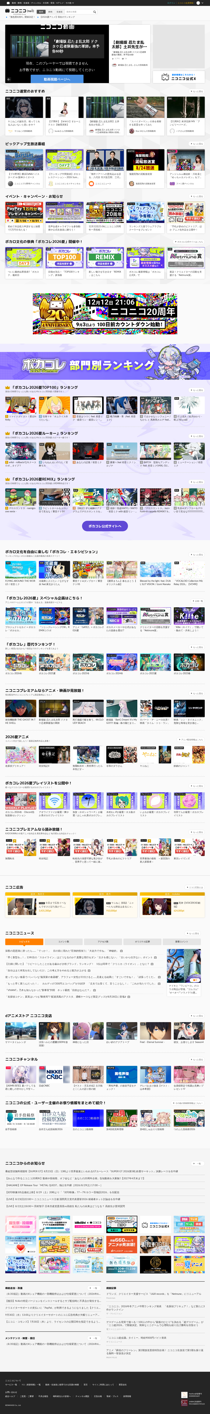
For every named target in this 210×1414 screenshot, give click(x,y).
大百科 (46, 3)
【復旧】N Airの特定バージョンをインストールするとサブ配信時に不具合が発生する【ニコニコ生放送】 (53, 1301)
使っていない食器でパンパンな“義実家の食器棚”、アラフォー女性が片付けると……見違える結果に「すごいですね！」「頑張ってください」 (81, 977)
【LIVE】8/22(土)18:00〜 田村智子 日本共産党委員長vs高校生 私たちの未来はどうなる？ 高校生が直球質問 (65, 1206)
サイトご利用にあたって (103, 1385)
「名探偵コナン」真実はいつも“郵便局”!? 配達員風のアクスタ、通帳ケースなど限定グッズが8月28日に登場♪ (65, 997)
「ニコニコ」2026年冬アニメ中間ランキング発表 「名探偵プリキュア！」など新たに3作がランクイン (155, 1308)
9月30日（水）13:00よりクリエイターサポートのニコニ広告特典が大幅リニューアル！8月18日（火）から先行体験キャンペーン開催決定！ (53, 1315)
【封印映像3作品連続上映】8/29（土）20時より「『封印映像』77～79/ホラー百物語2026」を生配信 (62, 1192)
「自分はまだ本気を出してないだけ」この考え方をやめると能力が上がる (45, 970)
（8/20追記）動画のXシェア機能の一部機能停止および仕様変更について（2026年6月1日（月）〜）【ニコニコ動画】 (53, 1294)
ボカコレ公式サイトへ (105, 526)
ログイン (171, 3)
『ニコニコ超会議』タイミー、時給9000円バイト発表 (136, 1338)
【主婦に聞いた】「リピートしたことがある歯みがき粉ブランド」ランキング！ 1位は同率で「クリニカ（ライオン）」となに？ (77, 964)
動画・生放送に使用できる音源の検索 (62, 1385)
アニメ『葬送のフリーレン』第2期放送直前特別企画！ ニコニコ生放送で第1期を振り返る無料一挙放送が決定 (154, 1352)
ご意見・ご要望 (27, 1396)
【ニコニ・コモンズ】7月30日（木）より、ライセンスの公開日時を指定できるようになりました (53, 1322)
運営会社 (123, 1385)
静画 (20, 3)
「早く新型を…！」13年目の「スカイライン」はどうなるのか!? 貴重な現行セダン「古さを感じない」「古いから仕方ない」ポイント (79, 957)
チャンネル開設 (82, 1396)
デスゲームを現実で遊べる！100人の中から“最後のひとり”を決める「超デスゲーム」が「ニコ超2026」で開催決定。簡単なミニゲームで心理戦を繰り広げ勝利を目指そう (154, 1324)
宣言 (86, 1385)
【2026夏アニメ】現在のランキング (57, 17)
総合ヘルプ (10, 1396)
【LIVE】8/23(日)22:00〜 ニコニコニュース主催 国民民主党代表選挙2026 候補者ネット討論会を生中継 (62, 1199)
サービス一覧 (11, 1385)
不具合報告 (43, 1396)
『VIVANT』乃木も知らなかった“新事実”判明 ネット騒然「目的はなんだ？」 (48, 990)
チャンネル (36, 3)
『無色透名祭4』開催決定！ (21, 17)
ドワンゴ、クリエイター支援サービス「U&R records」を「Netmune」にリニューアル (153, 1294)
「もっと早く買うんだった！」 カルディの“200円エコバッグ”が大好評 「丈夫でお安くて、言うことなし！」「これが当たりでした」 (81, 983)
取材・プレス (112, 1396)
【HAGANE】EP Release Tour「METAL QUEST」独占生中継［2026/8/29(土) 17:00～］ (54, 1185)
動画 (14, 3)
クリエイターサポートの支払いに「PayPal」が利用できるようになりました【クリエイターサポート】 (53, 1308)
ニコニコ (19, 12)
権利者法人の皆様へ (62, 1396)
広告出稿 (98, 1396)
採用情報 (127, 1396)
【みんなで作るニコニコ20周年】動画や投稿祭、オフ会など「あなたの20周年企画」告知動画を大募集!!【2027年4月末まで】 (75, 1178)
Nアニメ (60, 3)
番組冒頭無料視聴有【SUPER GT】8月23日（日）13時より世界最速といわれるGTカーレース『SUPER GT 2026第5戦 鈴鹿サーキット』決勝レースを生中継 (91, 1171)
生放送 (26, 3)
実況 (52, 3)
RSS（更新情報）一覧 (31, 1385)
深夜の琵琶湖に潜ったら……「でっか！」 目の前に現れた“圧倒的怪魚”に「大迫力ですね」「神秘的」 (62, 951)
